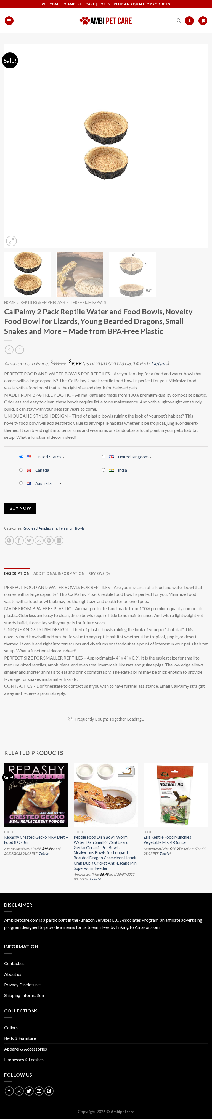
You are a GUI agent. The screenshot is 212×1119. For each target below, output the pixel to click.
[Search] (179, 20)
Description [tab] (17, 573)
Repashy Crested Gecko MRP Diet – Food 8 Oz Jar (36, 840)
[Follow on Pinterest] (49, 1091)
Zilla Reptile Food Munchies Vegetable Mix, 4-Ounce (167, 840)
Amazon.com (147, 927)
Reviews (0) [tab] (99, 573)
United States (48, 456)
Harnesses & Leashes (24, 1059)
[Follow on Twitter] (29, 1091)
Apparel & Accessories (25, 1048)
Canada (42, 470)
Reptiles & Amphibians (42, 302)
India (122, 470)
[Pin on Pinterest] (49, 540)
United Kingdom (133, 456)
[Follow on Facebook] (9, 1091)
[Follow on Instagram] (19, 1091)
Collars (11, 1027)
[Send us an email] (39, 1091)
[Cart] (202, 20)
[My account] (189, 20)
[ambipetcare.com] (106, 20)
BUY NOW (20, 508)
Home (9, 302)
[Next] (197, 146)
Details (159, 363)
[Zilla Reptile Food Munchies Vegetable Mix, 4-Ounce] (176, 795)
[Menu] (9, 20)
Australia (43, 483)
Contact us (14, 963)
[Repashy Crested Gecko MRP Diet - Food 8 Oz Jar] (36, 795)
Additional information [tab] (59, 573)
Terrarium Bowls (88, 302)
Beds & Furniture (20, 1038)
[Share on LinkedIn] (58, 540)
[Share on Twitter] (29, 540)
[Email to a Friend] (39, 540)
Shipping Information (24, 995)
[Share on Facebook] (19, 540)
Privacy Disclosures (22, 984)
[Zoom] (11, 241)
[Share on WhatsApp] (9, 540)
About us (12, 974)
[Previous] (15, 146)
